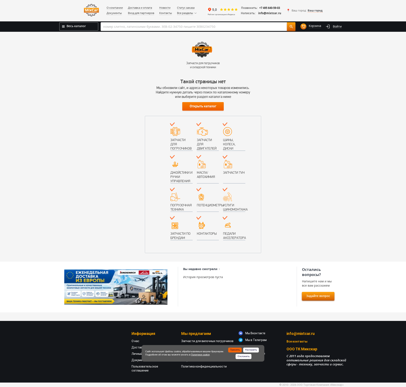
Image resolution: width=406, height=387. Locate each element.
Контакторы (207, 234)
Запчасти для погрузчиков (181, 144)
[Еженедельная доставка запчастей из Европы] (115, 287)
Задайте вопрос (318, 296)
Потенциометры (208, 205)
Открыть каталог (203, 106)
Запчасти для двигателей (207, 144)
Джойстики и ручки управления (181, 177)
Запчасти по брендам (180, 236)
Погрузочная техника (181, 207)
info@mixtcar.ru (269, 13)
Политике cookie (200, 354)
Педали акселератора (234, 236)
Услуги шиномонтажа (234, 207)
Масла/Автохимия (206, 175)
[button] (304, 10)
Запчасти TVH (234, 173)
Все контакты (297, 341)
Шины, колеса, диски (229, 144)
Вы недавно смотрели (200, 269)
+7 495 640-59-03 (269, 8)
